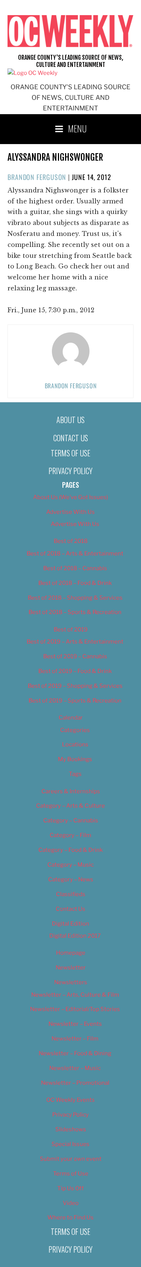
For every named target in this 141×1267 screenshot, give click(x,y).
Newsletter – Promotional (75, 1082)
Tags (75, 774)
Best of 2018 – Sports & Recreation (75, 612)
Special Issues (70, 1144)
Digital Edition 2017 (75, 935)
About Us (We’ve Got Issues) (70, 497)
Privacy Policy (70, 470)
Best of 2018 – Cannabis (75, 568)
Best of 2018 (71, 541)
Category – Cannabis (70, 820)
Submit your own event (71, 1158)
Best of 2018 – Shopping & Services (75, 597)
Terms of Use (70, 453)
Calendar (71, 717)
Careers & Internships (70, 791)
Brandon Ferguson (37, 177)
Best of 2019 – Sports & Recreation (75, 700)
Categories (75, 730)
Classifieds (70, 894)
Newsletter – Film (75, 1038)
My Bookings (75, 759)
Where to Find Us (70, 1217)
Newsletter (71, 967)
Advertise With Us (70, 512)
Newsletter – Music (75, 1068)
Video (71, 1203)
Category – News (70, 879)
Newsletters (70, 982)
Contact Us (70, 438)
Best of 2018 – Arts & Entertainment (75, 553)
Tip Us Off (70, 1188)
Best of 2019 (71, 629)
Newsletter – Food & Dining (75, 1053)
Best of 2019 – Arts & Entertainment (75, 641)
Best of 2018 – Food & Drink (75, 583)
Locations (75, 744)
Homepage (70, 952)
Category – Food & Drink (70, 850)
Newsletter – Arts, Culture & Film (75, 994)
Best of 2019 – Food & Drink (75, 671)
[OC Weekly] (33, 73)
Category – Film (70, 835)
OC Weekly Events (70, 1099)
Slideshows (70, 1129)
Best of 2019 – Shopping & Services (75, 685)
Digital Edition (70, 923)
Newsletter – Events (75, 1023)
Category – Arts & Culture (70, 805)
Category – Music (70, 864)
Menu (77, 128)
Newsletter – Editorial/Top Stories (75, 1009)
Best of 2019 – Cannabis (75, 656)
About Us (70, 419)
